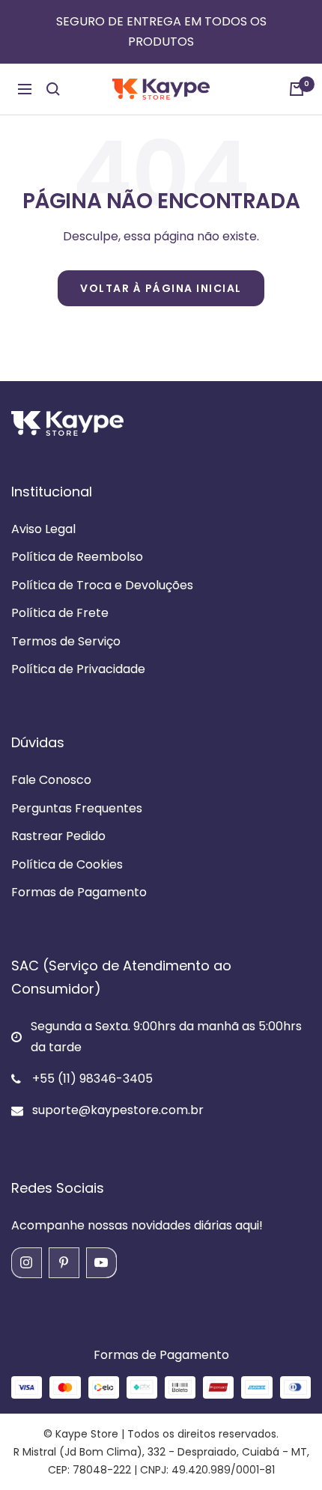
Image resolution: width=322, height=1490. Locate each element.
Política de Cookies (67, 864)
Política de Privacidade (78, 669)
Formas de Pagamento (79, 892)
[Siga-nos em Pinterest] (64, 1262)
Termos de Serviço (66, 641)
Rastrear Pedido (58, 836)
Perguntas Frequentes (76, 808)
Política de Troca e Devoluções (102, 585)
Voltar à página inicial (161, 288)
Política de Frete (60, 612)
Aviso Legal (43, 529)
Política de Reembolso (77, 556)
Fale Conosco (51, 779)
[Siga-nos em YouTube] (101, 1262)
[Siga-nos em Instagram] (26, 1262)
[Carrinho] (296, 89)
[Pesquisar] (53, 89)
